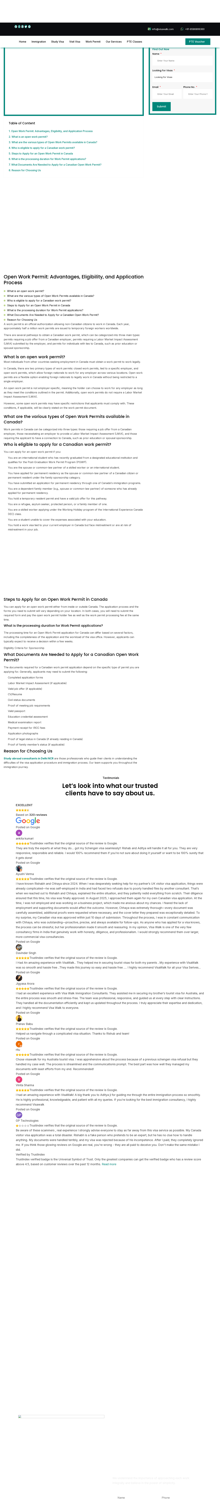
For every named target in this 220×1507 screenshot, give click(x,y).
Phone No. (189, 87)
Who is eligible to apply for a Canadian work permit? (39, 300)
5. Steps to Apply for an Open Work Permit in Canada (41, 153)
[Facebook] (16, 26)
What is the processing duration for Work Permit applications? (45, 310)
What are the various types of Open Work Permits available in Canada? (50, 295)
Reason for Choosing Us (22, 319)
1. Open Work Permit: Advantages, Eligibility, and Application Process (51, 131)
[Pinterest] (29, 26)
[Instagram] (19, 26)
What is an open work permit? (25, 291)
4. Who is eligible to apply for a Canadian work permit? (42, 147)
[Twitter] (26, 26)
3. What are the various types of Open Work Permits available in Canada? (53, 142)
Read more (109, 1164)
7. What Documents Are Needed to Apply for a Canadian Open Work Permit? (55, 164)
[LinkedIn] (22, 26)
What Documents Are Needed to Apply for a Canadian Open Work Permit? (53, 314)
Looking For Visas (162, 70)
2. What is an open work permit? (28, 136)
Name (156, 53)
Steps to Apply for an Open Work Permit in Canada (38, 305)
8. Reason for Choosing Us (25, 170)
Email (155, 87)
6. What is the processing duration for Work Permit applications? (47, 159)
